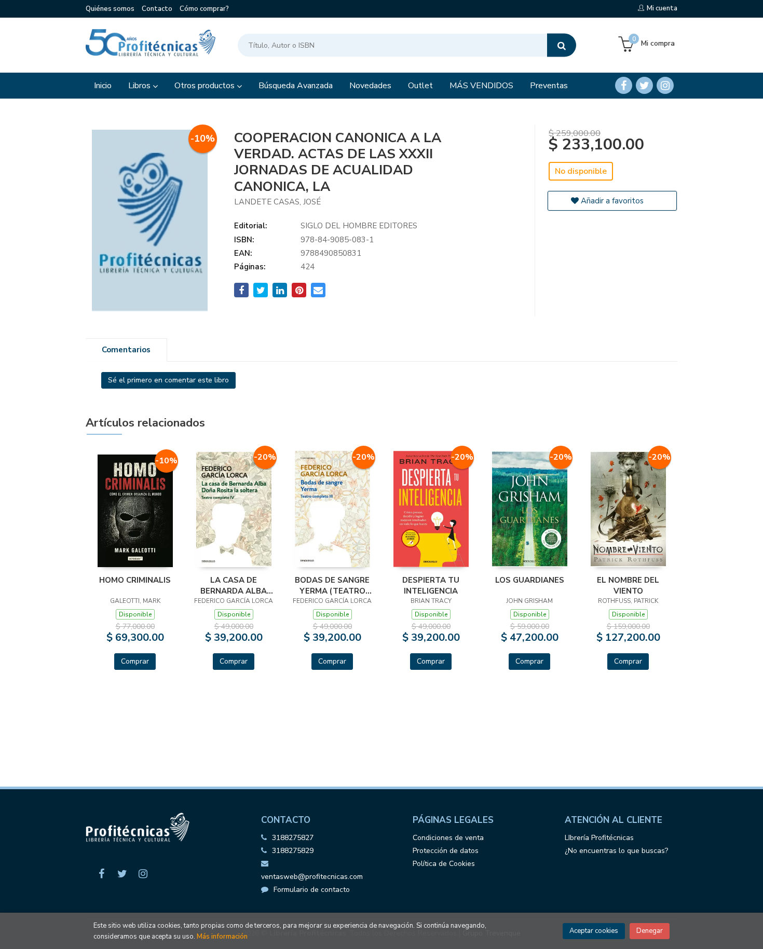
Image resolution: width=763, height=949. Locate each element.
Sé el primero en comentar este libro (168, 380)
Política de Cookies (444, 864)
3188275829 (293, 851)
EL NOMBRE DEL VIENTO (628, 585)
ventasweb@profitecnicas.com (312, 877)
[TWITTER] (644, 85)
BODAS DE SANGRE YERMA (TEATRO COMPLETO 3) (332, 585)
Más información (222, 936)
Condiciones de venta (448, 838)
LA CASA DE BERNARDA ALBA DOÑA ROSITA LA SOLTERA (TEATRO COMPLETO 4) (234, 585)
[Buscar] (561, 45)
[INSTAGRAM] (665, 85)
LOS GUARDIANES (529, 580)
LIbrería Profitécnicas (599, 838)
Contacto (157, 8)
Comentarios (126, 350)
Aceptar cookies (593, 931)
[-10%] (135, 510)
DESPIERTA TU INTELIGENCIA (430, 585)
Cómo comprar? (204, 8)
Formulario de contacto (312, 890)
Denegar (649, 931)
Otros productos (205, 85)
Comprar (135, 661)
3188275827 (293, 838)
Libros (140, 85)
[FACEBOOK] (623, 85)
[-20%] (233, 508)
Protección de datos (446, 851)
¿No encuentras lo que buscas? (616, 851)
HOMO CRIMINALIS (135, 580)
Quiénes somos (110, 8)
